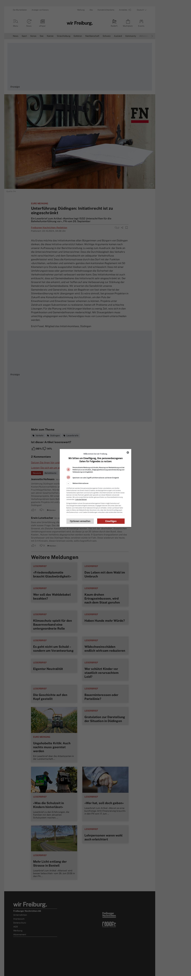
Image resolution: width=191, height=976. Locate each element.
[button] (95, 483)
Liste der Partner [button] (81, 499)
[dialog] (95, 488)
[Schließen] (128, 452)
